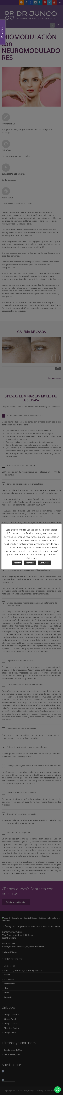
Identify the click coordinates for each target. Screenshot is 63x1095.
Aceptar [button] (17, 562)
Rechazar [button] (30, 562)
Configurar (44, 562)
